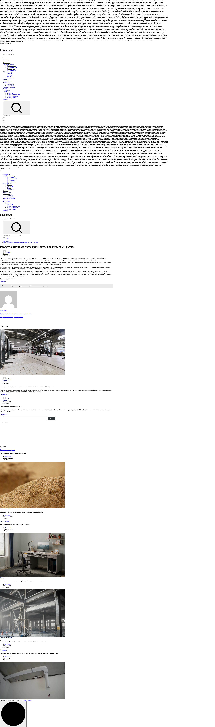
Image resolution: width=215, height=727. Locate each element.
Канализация (10, 85)
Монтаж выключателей (13, 94)
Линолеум (10, 75)
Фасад (5, 88)
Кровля (5, 99)
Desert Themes (27, 700)
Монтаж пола (7, 72)
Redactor (7, 528)
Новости (5, 79)
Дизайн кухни (11, 69)
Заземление (10, 93)
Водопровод (10, 84)
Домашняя (6, 241)
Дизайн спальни (11, 70)
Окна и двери (7, 81)
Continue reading (4, 394)
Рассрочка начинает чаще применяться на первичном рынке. (20, 242)
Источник (3, 281)
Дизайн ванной (11, 66)
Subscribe (6, 60)
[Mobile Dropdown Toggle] (12, 72)
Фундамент (6, 90)
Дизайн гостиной (12, 67)
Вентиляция (6, 63)
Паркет (9, 76)
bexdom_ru (9, 252)
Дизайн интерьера (8, 64)
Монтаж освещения (12, 96)
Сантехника (6, 82)
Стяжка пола (10, 78)
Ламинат (9, 73)
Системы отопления (9, 87)
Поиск (2, 416)
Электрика (6, 91)
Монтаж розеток (11, 97)
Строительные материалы (7, 450)
